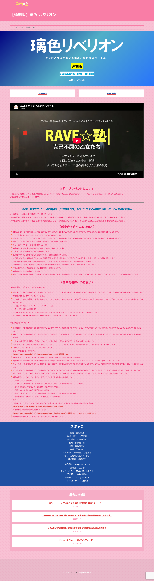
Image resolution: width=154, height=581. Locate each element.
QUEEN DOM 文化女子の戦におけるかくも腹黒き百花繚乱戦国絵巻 (77, 527)
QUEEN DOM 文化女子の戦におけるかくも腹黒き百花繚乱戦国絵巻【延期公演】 (77, 515)
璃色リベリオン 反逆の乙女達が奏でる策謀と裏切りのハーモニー (77, 503)
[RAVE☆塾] (22, 3)
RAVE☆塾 (73, 572)
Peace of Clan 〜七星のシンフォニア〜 (77, 540)
